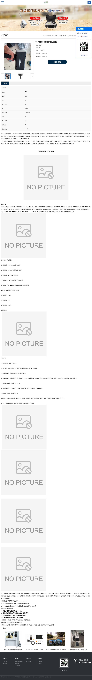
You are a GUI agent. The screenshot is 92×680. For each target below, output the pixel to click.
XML (32, 677)
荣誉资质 (5, 663)
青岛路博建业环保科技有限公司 (22, 677)
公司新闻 (28, 661)
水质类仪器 (68, 35)
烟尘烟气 (17, 663)
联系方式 (40, 661)
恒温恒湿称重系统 (19, 661)
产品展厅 (61, 35)
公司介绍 (5, 661)
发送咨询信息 (57, 62)
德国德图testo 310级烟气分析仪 (34, 649)
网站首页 (54, 35)
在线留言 (40, 663)
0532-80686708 (85, 662)
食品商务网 (48, 677)
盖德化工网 (41, 677)
